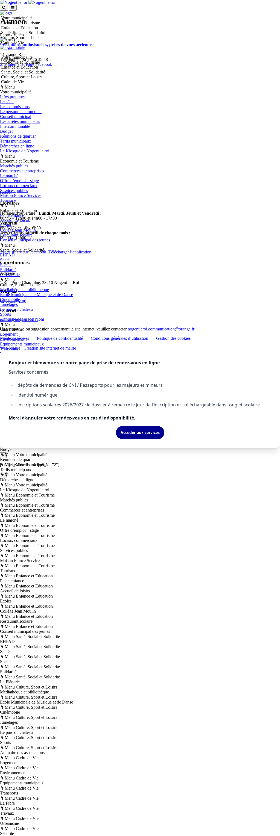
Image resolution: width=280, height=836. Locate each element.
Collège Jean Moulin (18, 230)
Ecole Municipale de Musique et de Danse (36, 294)
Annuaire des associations (22, 319)
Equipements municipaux (22, 344)
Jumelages (9, 304)
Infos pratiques (12, 96)
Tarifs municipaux (15, 141)
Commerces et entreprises (22, 171)
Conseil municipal (15, 116)
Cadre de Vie (12, 81)
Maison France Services (20, 195)
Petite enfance (12, 215)
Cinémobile (10, 299)
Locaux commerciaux (18, 185)
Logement (9, 334)
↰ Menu (7, 87)
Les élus (7, 101)
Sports (5, 314)
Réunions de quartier (18, 136)
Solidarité (8, 269)
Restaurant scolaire (16, 235)
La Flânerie (10, 274)
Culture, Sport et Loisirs (21, 77)
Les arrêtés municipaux (20, 121)
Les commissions (15, 106)
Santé (5, 260)
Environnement (13, 339)
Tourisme (8, 200)
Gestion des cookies (173, 338)
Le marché (9, 175)
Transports (9, 349)
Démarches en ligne (17, 146)
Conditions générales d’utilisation (119, 338)
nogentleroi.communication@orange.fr (161, 329)
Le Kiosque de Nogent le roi (24, 151)
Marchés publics (14, 166)
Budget (6, 131)
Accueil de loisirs (15, 220)
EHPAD (7, 255)
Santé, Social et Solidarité (22, 72)
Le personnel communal (21, 111)
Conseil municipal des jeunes (25, 240)
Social (5, 264)
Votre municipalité (16, 57)
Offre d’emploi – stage (19, 180)
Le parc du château (16, 309)
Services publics (14, 190)
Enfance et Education (19, 67)
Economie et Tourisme (20, 62)
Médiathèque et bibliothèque (24, 289)
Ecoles (5, 225)
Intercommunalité (15, 126)
